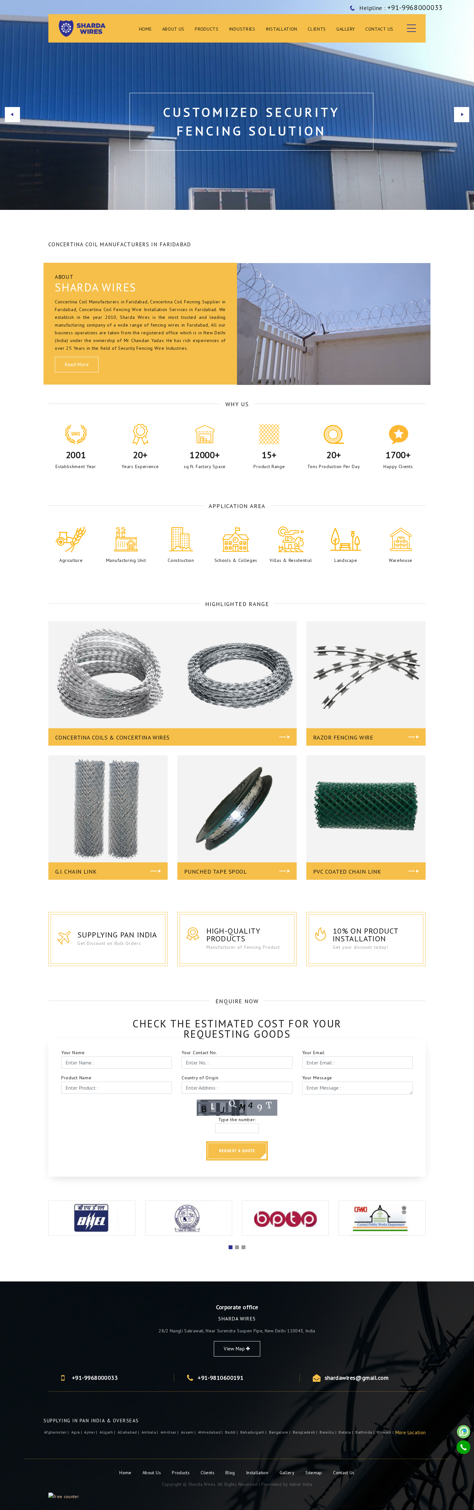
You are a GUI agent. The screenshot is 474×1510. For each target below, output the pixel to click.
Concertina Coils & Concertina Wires (112, 737)
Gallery (345, 29)
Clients (317, 29)
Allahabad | (129, 1432)
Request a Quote (237, 1150)
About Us (173, 29)
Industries (242, 29)
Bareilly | (328, 1432)
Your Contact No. (199, 1052)
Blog (230, 1473)
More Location (410, 1432)
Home (145, 29)
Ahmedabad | (211, 1432)
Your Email (313, 1052)
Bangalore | (280, 1432)
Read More (77, 364)
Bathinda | (365, 1432)
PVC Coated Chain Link (347, 871)
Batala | (346, 1432)
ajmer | (91, 1432)
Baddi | (232, 1432)
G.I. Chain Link (76, 871)
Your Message (317, 1078)
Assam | (189, 1432)
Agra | (77, 1432)
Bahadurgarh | (254, 1432)
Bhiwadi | (386, 1432)
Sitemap (313, 1473)
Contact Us (379, 29)
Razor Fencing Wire (343, 737)
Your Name (72, 1052)
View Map (235, 1349)
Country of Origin (200, 1078)
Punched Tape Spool (215, 871)
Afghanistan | (57, 1432)
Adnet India (300, 1484)
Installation (281, 29)
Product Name (76, 1078)
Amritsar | (170, 1432)
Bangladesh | (306, 1432)
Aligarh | (108, 1432)
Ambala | (150, 1432)
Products (181, 1473)
